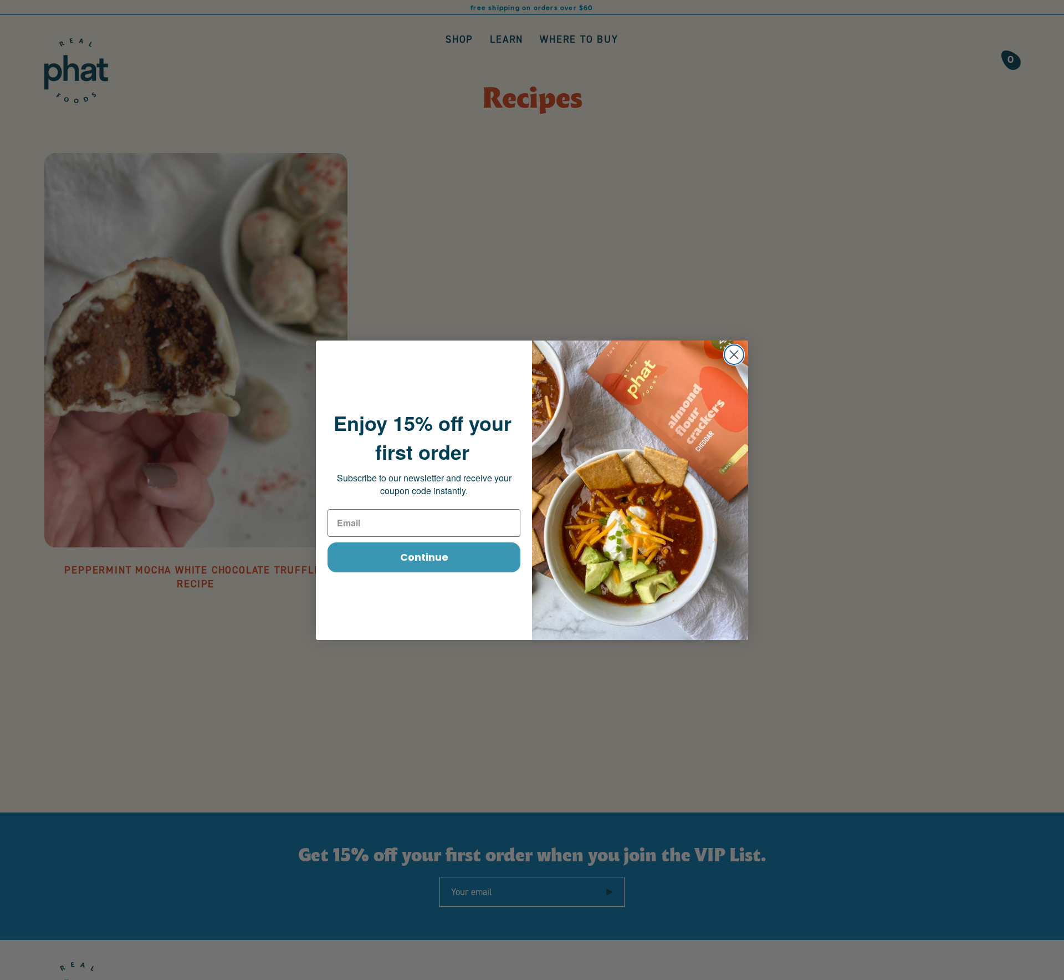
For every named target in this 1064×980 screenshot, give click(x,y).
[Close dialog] (734, 354)
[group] (532, 7)
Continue (424, 557)
